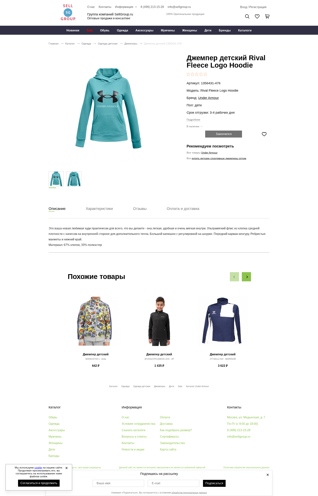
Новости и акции (133, 449)
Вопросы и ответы (134, 436)
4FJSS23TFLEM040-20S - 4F (159, 359)
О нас (91, 6)
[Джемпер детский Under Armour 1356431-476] (108, 108)
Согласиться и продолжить (38, 483)
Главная (54, 43)
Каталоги (245, 30)
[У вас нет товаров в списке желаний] (257, 16)
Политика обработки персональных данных (246, 467)
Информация (132, 407)
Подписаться (214, 483)
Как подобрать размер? (176, 430)
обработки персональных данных (189, 492)
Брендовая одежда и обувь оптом (68, 13)
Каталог (70, 43)
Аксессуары (144, 30)
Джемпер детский (96, 354)
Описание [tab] (57, 209)
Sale (90, 30)
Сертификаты (169, 436)
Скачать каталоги (133, 430)
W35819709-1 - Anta (95, 359)
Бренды (225, 30)
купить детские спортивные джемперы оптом (219, 158)
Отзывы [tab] (139, 209)
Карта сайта (168, 449)
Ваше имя (103, 483)
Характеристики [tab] (99, 209)
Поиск (247, 16)
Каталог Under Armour (197, 386)
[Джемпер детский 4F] (159, 323)
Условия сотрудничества (138, 423)
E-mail (156, 483)
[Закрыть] (66, 468)
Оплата (165, 417)
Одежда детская (108, 43)
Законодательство (172, 443)
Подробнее (193, 119)
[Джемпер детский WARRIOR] (222, 323)
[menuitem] (72, 30)
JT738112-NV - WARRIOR (223, 359)
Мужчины (168, 30)
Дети (207, 30)
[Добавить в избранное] (264, 134)
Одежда (122, 30)
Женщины (189, 30)
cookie (38, 467)
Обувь (104, 30)
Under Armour (208, 98)
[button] (234, 276)
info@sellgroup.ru (179, 6)
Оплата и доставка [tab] (183, 209)
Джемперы (130, 43)
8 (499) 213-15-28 (152, 6)
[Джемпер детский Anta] (95, 323)
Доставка (166, 423)
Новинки (72, 30)
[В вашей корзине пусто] (267, 16)
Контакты (105, 6)
